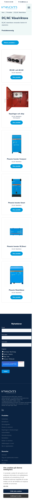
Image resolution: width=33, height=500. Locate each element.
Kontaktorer (5, 422)
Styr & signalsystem (7, 446)
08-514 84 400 (9, 2)
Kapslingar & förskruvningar (10, 430)
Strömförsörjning (6, 435)
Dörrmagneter (6, 424)
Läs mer (5, 486)
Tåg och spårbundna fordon (10, 457)
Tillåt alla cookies (16, 491)
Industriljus (5, 419)
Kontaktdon (5, 438)
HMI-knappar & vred (8, 443)
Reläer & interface (7, 440)
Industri (4, 463)
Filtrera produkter (9, 42)
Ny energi (5, 460)
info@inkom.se (24, 2)
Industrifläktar (6, 432)
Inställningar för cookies (15, 496)
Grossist (4, 455)
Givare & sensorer (7, 427)
